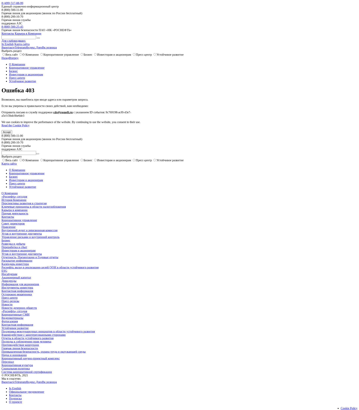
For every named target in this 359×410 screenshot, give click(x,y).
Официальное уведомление (26, 391)
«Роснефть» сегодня (14, 196)
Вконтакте (8, 47)
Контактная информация (17, 291)
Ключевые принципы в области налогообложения (33, 206)
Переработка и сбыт (14, 247)
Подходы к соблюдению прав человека (26, 341)
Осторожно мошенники (16, 294)
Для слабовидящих (13, 40)
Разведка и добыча (13, 243)
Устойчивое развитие (170, 54)
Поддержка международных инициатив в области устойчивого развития (48, 331)
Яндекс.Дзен (34, 47)
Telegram (20, 47)
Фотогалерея (9, 321)
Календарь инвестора (15, 264)
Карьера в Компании (28, 33)
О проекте (15, 401)
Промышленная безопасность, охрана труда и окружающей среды (43, 351)
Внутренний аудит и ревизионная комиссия (29, 230)
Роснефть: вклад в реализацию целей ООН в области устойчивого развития (50, 267)
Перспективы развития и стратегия (24, 203)
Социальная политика (15, 368)
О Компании (30, 54)
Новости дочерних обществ (19, 307)
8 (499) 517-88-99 (12, 3)
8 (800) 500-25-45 (12, 26)
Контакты (7, 33)
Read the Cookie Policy (15, 125)
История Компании (13, 200)
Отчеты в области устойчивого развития (27, 338)
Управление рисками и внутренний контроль (30, 237)
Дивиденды (8, 280)
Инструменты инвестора (17, 287)
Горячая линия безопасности (19, 348)
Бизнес (88, 54)
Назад (5, 58)
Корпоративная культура (17, 365)
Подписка (15, 398)
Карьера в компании (14, 210)
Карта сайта (22, 44)
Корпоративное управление (61, 54)
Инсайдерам (9, 274)
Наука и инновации (14, 355)
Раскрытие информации (16, 260)
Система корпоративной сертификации (26, 371)
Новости (7, 304)
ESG (4, 270)
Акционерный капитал (16, 277)
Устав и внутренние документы (21, 233)
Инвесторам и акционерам (114, 54)
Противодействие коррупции (20, 345)
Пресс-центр (144, 54)
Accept (7, 132)
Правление (8, 227)
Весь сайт (11, 54)
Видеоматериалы (12, 318)
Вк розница (49, 47)
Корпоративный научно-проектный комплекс (30, 358)
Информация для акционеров (20, 284)
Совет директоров (13, 223)
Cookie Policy (349, 408)
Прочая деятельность (14, 213)
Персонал (7, 361)
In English (7, 44)
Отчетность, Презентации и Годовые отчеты (29, 257)
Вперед (13, 58)
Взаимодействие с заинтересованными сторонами (33, 334)
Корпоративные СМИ (15, 314)
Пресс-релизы (10, 301)
